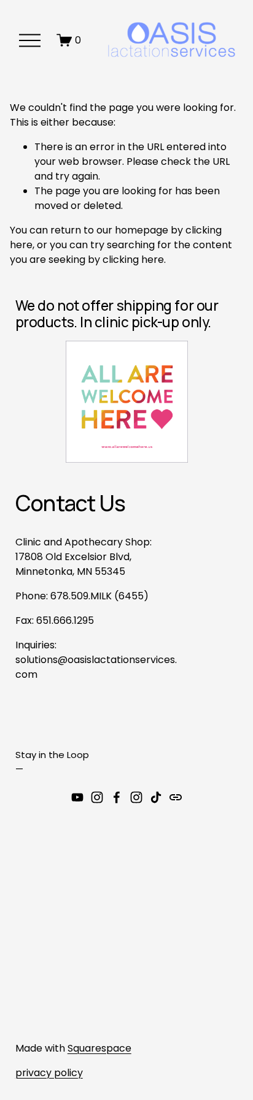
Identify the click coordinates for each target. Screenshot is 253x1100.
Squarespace (99, 1048)
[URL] (175, 797)
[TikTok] (156, 797)
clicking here (133, 259)
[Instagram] (97, 797)
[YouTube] (77, 797)
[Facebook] (117, 797)
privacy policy (49, 1073)
